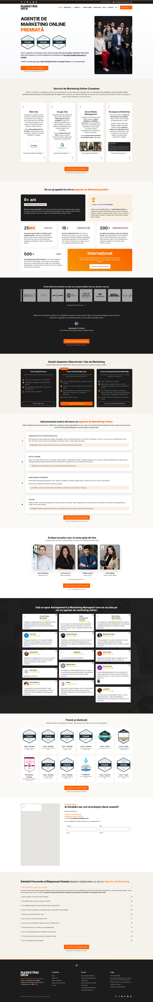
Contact (111, 7)
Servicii (77, 7)
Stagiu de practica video (58, 983)
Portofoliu (97, 7)
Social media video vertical (88, 983)
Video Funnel (87, 7)
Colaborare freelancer (87, 990)
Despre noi (67, 7)
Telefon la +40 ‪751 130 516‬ (73, 814)
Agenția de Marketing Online (29, 978)
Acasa (60, 7)
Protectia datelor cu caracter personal (120, 982)
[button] (76, 579)
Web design (84, 985)
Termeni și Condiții (115, 984)
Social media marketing (87, 975)
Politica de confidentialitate (117, 987)
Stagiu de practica (57, 980)
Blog (104, 7)
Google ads (84, 980)
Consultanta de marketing (88, 987)
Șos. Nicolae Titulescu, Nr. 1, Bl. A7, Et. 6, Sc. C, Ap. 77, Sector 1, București (120, 978)
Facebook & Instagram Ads (88, 978)
